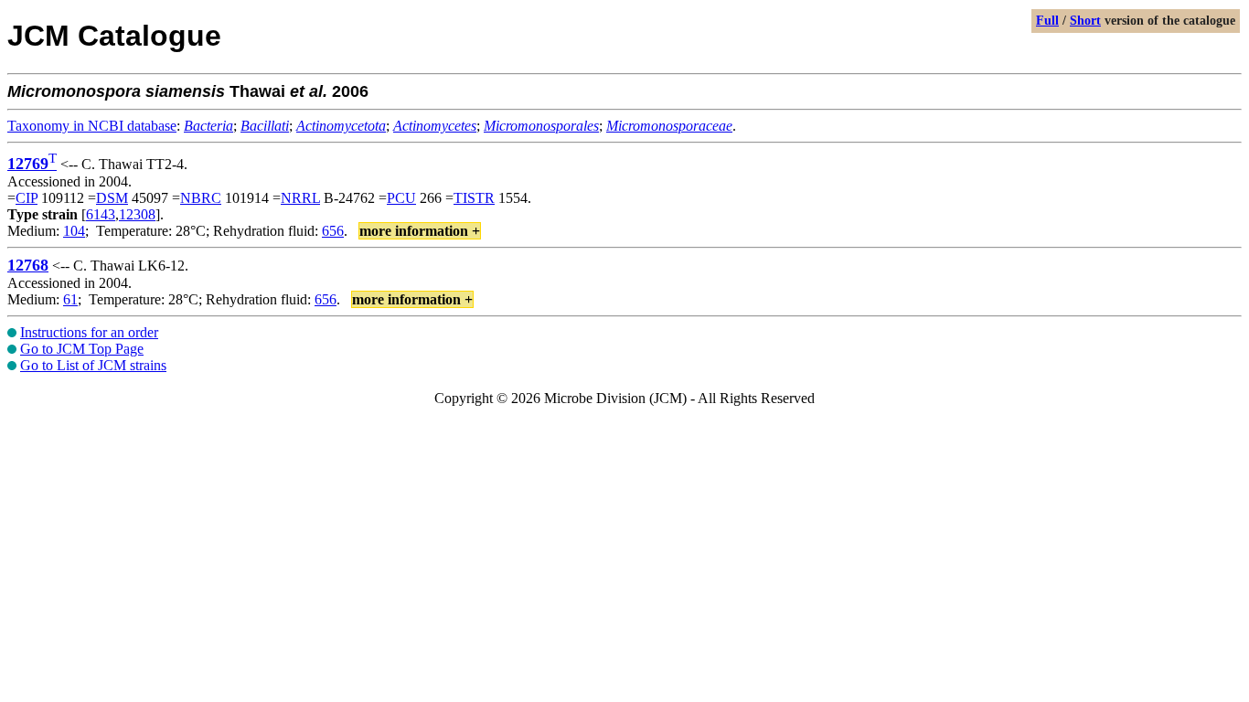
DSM (112, 198)
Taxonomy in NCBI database (91, 125)
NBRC (200, 198)
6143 (100, 214)
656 (333, 231)
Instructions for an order (89, 332)
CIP (26, 198)
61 (70, 299)
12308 (137, 214)
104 (74, 231)
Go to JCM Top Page (82, 348)
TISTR (474, 198)
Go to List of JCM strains (93, 365)
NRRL (300, 198)
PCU (401, 198)
